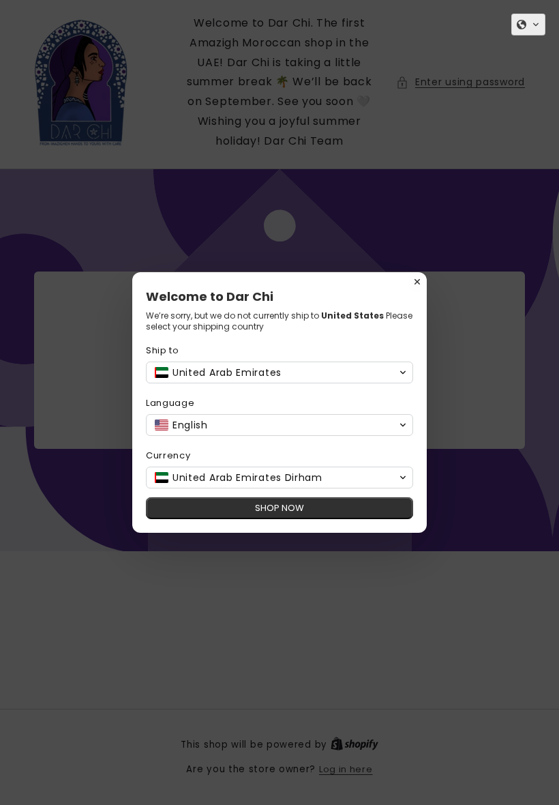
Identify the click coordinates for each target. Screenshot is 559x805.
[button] (528, 24)
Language (170, 403)
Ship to (162, 350)
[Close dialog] (417, 282)
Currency (168, 455)
